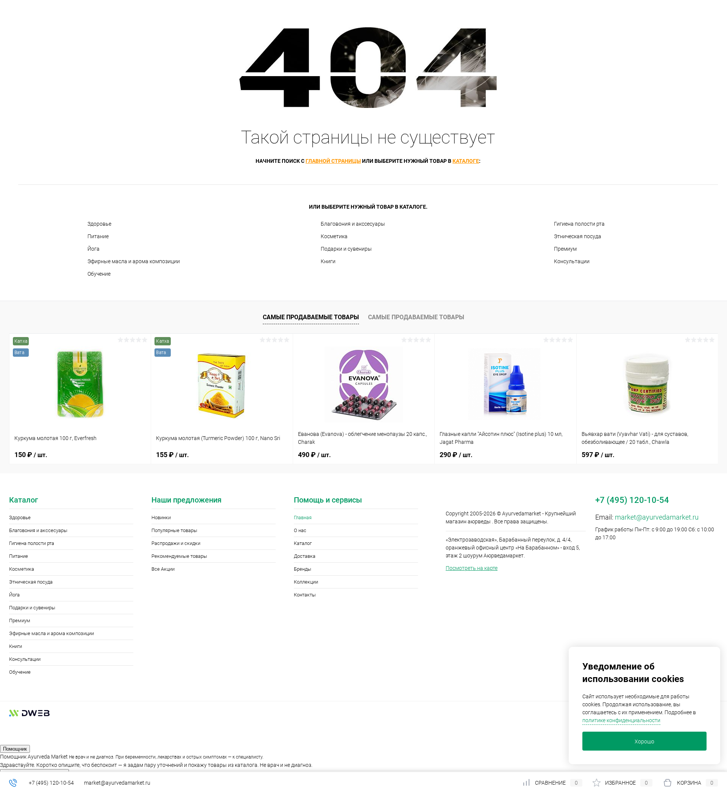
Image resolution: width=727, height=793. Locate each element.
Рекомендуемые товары (179, 556)
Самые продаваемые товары (311, 317)
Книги (328, 261)
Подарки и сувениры (346, 249)
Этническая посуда (577, 236)
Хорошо (644, 741)
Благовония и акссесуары (353, 224)
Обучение (99, 274)
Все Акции (163, 569)
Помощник (15, 749)
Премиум (565, 249)
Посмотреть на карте (472, 568)
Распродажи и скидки (175, 543)
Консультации (572, 261)
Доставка (304, 556)
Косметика (334, 236)
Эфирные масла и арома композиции (133, 261)
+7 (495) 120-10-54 (51, 783)
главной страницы (333, 161)
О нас (300, 530)
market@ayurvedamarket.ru (657, 517)
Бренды (302, 569)
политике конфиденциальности (621, 720)
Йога (93, 249)
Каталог (303, 543)
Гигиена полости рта (579, 224)
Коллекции (306, 582)
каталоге (465, 161)
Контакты (305, 595)
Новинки (161, 517)
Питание (98, 236)
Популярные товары (174, 530)
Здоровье (99, 224)
